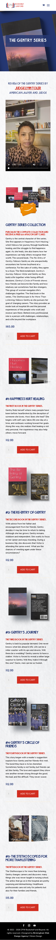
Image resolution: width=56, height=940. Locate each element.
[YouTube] (34, 926)
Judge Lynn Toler (28, 88)
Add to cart (27, 336)
